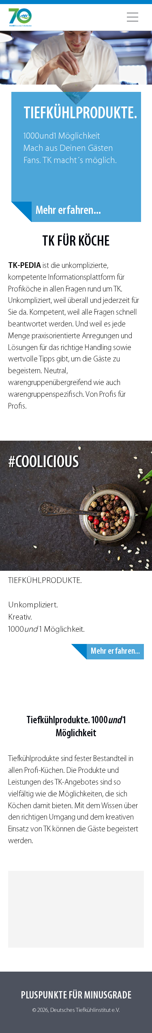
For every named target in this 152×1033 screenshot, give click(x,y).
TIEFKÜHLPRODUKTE (44, 580)
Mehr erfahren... (68, 210)
